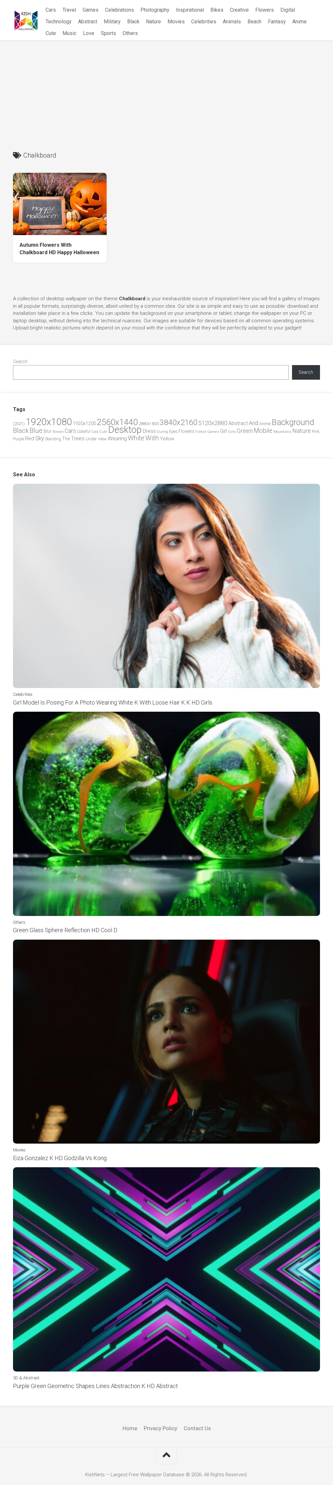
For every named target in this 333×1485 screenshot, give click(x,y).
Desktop (125, 429)
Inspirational (190, 10)
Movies (176, 21)
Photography (154, 10)
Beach (254, 21)
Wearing (117, 438)
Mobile (263, 430)
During (162, 431)
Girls (232, 431)
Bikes (216, 10)
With (152, 438)
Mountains (282, 432)
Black (133, 21)
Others (130, 33)
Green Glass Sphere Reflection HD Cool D (65, 930)
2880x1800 (149, 423)
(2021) (19, 423)
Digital (287, 10)
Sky (39, 438)
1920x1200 (84, 423)
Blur (48, 431)
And (253, 423)
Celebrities (203, 21)
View (102, 438)
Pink (315, 431)
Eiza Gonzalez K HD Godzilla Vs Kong (60, 1158)
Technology (59, 21)
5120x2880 (212, 423)
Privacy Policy (160, 1428)
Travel (69, 10)
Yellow (167, 439)
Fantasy (277, 21)
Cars (51, 10)
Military (112, 21)
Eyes (173, 431)
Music (69, 33)
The (66, 438)
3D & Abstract (26, 1377)
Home (130, 1428)
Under (91, 438)
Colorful (83, 431)
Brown (58, 431)
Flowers (264, 10)
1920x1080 (49, 421)
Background (293, 422)
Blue (36, 430)
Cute (51, 33)
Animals (232, 21)
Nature (153, 21)
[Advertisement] (166, 89)
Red (29, 438)
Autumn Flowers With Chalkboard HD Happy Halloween (59, 248)
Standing (53, 438)
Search (20, 361)
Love (88, 33)
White (136, 438)
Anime (299, 21)
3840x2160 (178, 422)
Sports (108, 33)
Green (245, 430)
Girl (223, 431)
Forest (200, 431)
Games (91, 10)
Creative (239, 10)
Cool (94, 432)
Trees (78, 438)
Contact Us (197, 1428)
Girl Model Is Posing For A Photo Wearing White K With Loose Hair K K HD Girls (112, 702)
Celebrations (119, 10)
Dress (149, 431)
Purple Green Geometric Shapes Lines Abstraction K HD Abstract (95, 1386)
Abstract (87, 21)
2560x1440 (117, 422)
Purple (18, 439)
